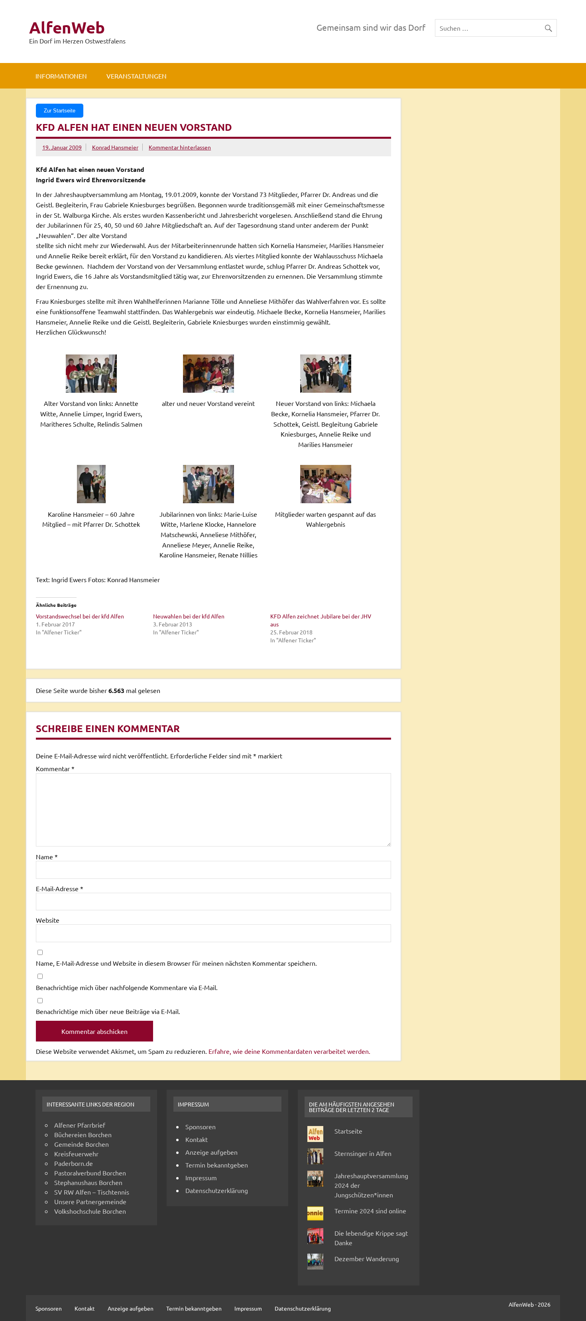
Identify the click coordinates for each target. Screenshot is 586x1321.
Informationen (61, 76)
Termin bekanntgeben (216, 1165)
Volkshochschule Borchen (90, 1211)
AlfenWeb (67, 27)
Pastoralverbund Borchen (90, 1173)
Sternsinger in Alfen (362, 1153)
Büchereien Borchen (83, 1134)
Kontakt (196, 1139)
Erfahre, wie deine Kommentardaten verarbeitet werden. (289, 1051)
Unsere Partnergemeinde (90, 1201)
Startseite (348, 1131)
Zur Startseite (59, 111)
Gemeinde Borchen (81, 1144)
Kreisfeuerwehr (76, 1154)
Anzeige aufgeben (211, 1152)
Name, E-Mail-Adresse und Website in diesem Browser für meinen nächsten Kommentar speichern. (176, 963)
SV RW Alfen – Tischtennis (91, 1192)
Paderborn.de (73, 1163)
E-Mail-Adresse (59, 888)
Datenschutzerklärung (216, 1190)
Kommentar (55, 768)
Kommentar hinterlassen (180, 147)
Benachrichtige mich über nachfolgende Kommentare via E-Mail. (127, 987)
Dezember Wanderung (366, 1258)
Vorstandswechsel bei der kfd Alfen (80, 616)
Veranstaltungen (136, 76)
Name (47, 856)
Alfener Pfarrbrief (79, 1125)
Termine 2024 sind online (370, 1211)
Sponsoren (200, 1126)
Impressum (201, 1177)
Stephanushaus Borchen (88, 1182)
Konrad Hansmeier (115, 147)
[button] (94, 392)
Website (47, 920)
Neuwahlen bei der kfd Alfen (188, 616)
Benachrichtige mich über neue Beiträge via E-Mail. (108, 1011)
